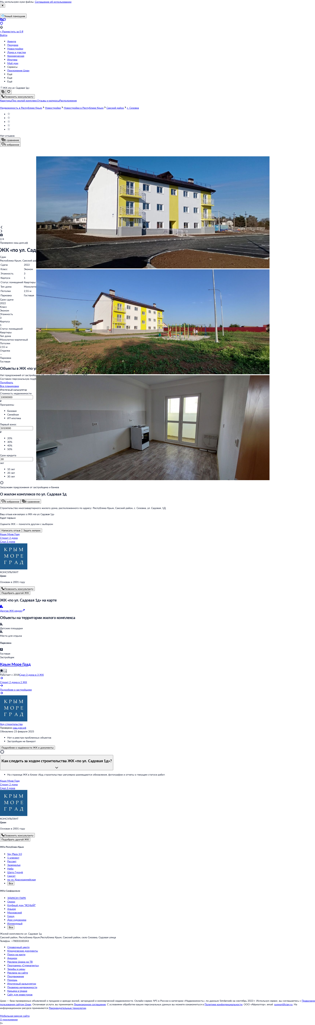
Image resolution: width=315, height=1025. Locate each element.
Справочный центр (18, 947)
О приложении (9, 1019)
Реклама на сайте (17, 972)
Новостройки (15, 48)
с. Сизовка (133, 108)
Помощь (12, 980)
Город (10, 916)
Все (11, 883)
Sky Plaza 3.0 (14, 854)
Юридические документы (22, 950)
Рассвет (11, 861)
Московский (14, 912)
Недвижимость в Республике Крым (21, 108)
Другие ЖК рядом (11, 610)
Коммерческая (15, 56)
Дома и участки (16, 52)
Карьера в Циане (17, 991)
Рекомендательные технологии (67, 1008)
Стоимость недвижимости (16, 393)
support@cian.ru (283, 1004)
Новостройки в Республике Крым (84, 108)
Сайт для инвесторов (19, 994)
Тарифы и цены (16, 969)
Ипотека (12, 59)
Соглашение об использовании (53, 1)
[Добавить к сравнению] (3, 92)
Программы (7, 404)
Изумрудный (14, 923)
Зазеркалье (13, 865)
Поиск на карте (16, 954)
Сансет (11, 876)
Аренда (11, 41)
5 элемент (13, 857)
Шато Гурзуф (15, 872)
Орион (11, 901)
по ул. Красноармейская (21, 879)
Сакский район (115, 108)
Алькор (11, 909)
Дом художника (16, 919)
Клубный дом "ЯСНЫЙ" (21, 905)
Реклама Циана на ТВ (20, 961)
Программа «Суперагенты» (23, 965)
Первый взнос (8, 424)
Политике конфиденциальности (223, 1004)
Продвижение (15, 976)
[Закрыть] (2, 6)
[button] (6, 100)
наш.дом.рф (19, 727)
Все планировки (9, 386)
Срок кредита (8, 455)
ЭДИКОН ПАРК (16, 898)
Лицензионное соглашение (90, 1004)
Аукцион (12, 958)
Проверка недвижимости (22, 987)
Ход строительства (11, 724)
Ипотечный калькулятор (21, 983)
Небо (10, 868)
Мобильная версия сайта (15, 1016)
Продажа (12, 45)
